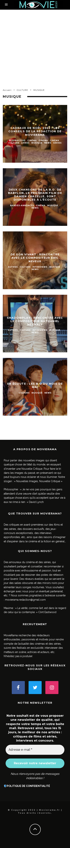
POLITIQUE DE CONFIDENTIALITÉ (28, 785)
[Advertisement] (35, 46)
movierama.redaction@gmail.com (25, 599)
